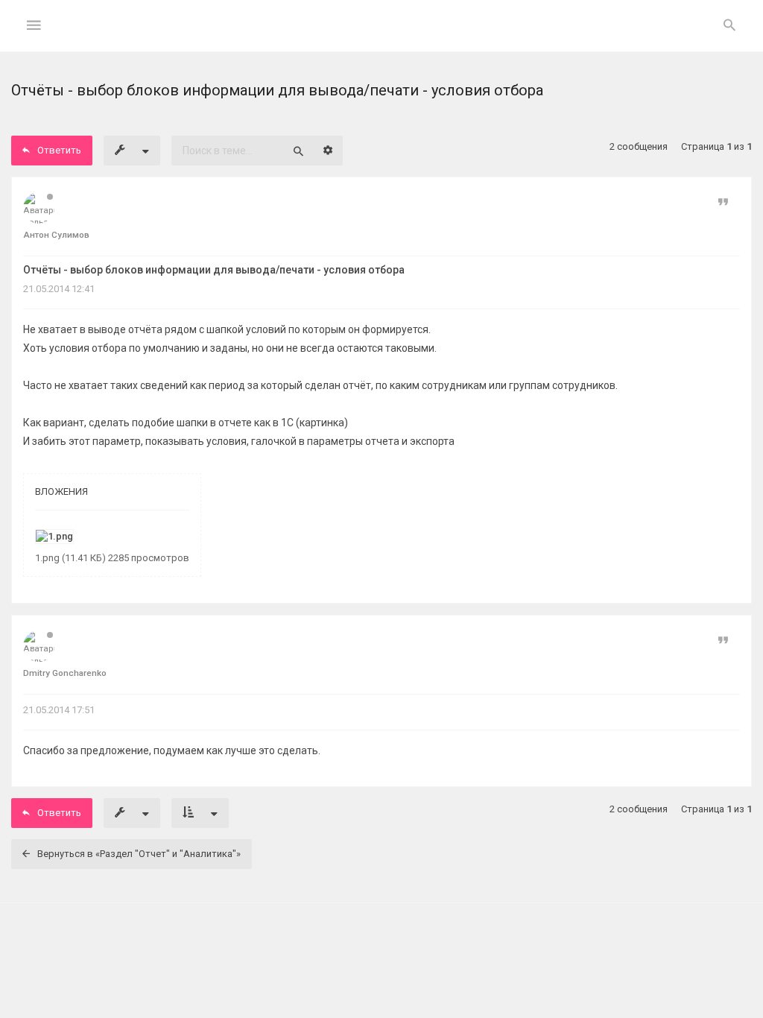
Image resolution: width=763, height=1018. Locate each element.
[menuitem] (729, 26)
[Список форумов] (381, 37)
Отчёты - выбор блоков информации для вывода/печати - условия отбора (214, 270)
